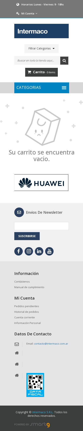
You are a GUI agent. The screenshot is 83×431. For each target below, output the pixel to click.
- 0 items (44, 72)
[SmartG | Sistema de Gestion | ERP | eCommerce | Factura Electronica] (40, 424)
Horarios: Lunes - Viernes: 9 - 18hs (42, 4)
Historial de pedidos (26, 312)
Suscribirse (27, 236)
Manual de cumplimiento (29, 287)
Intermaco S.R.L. (42, 412)
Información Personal (27, 323)
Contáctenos (22, 281)
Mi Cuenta (27, 13)
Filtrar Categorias (39, 48)
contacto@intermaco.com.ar (51, 343)
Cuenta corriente (24, 317)
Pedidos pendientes (26, 306)
